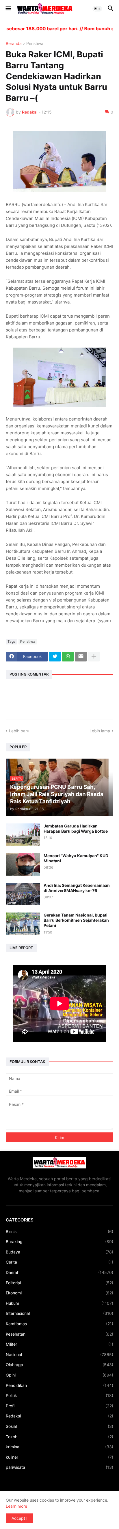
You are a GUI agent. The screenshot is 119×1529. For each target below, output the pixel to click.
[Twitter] (55, 656)
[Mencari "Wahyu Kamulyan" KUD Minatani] (23, 864)
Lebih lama (100, 730)
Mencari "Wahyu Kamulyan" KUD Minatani (76, 858)
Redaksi (59, 1415)
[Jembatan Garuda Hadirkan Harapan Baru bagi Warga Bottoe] (23, 834)
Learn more (16, 1506)
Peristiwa (34, 44)
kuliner (59, 1457)
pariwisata (59, 1467)
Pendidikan (59, 1385)
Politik (59, 1395)
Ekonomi (59, 1292)
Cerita (59, 1262)
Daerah (59, 1272)
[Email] (81, 656)
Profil (59, 1405)
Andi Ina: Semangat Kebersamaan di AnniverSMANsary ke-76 (77, 888)
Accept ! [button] (19, 1518)
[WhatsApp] (68, 656)
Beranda (14, 44)
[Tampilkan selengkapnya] (94, 656)
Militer (59, 1344)
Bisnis (59, 1231)
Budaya (59, 1251)
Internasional (59, 1313)
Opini (59, 1374)
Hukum (59, 1303)
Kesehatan (59, 1334)
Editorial (59, 1282)
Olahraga (59, 1364)
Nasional (59, 1354)
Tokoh (59, 1436)
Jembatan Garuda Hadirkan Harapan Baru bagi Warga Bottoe (76, 828)
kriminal (59, 1446)
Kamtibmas (59, 1323)
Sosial (59, 1426)
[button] (8, 9)
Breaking (59, 1241)
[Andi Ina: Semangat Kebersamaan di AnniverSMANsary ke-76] (23, 894)
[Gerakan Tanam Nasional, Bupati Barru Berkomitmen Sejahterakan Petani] (23, 924)
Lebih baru (19, 730)
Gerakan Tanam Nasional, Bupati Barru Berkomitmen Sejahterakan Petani (76, 920)
